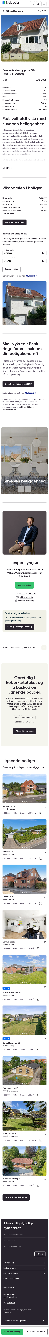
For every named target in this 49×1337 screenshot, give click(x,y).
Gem (45, 806)
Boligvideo (19, 56)
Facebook (11, 1302)
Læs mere (7, 1312)
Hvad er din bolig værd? (16, 1320)
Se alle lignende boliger (16, 1197)
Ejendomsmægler (11, 1273)
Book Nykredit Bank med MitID (18, 384)
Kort (26, 56)
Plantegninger (13, 56)
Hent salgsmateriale (36, 1332)
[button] (8, 167)
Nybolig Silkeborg (26, 601)
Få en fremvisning (12, 1332)
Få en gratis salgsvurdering (19, 627)
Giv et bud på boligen (14, 222)
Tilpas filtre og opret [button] (25, 731)
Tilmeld (40, 1254)
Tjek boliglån (8, 214)
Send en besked (24, 585)
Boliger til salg (10, 1268)
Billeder (6, 56)
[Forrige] (21, 489)
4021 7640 (32, 594)
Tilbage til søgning (14, 11)
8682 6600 (20, 594)
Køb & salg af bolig (11, 1279)
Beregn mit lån (11, 269)
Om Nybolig (9, 1263)
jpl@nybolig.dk (26, 597)
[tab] (22, 801)
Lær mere (42, 109)
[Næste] (28, 489)
